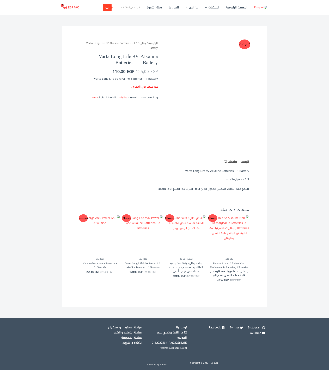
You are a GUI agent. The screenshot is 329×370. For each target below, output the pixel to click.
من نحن (193, 7)
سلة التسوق (154, 7)
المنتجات (214, 7)
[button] (207, 7)
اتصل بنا (174, 7)
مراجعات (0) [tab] (230, 161)
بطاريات (142, 43)
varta (95, 97)
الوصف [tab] (245, 161)
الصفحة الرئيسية (236, 7)
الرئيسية (153, 43)
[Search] (107, 7)
